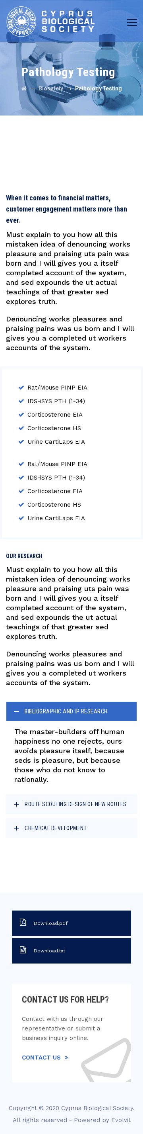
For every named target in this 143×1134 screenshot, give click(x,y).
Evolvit (121, 1120)
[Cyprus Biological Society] (57, 21)
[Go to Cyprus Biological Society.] (24, 88)
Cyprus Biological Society (97, 1108)
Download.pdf (51, 923)
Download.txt (49, 951)
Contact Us (41, 1057)
